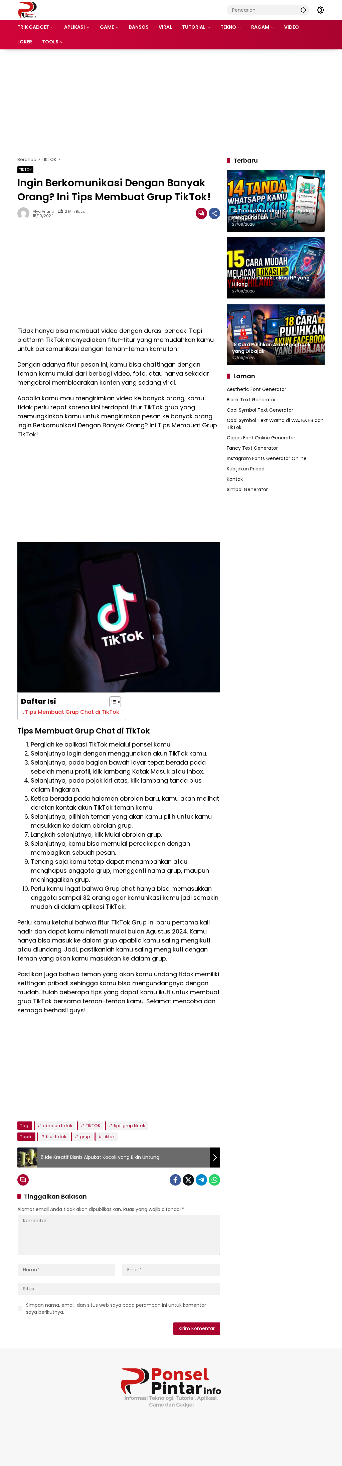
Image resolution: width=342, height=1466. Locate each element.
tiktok (109, 1136)
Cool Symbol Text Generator (260, 410)
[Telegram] (201, 1180)
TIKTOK (25, 169)
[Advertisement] (171, 103)
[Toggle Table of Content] (111, 701)
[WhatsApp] (214, 1180)
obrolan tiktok (57, 1125)
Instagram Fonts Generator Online (267, 458)
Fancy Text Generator (252, 448)
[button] (303, 9)
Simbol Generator (247, 489)
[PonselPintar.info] (27, 9)
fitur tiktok (56, 1136)
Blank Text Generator (251, 399)
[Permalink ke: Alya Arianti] (25, 213)
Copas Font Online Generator (261, 437)
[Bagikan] (214, 213)
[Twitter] (188, 1180)
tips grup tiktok (129, 1125)
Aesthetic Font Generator (256, 389)
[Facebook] (175, 1180)
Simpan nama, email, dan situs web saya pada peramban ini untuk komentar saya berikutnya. (116, 1308)
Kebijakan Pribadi (246, 468)
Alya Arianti (43, 211)
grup (85, 1136)
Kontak (235, 479)
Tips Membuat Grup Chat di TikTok (72, 712)
